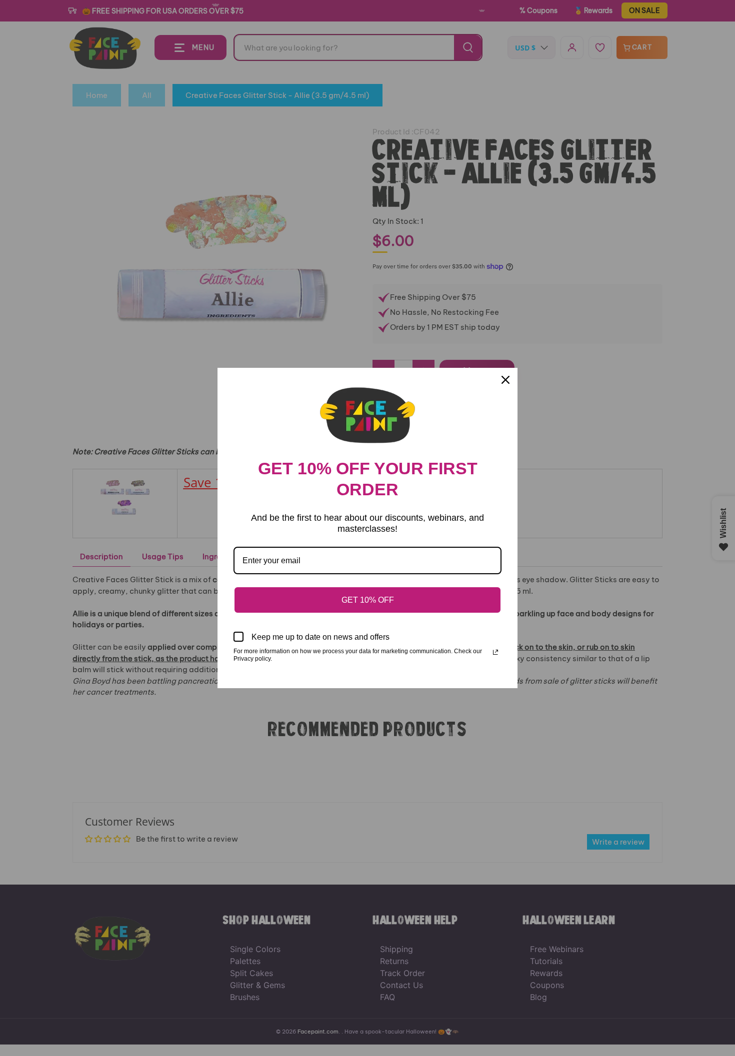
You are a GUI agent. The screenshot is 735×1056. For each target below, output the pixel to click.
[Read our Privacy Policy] (496, 652)
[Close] (506, 380)
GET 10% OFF (368, 600)
